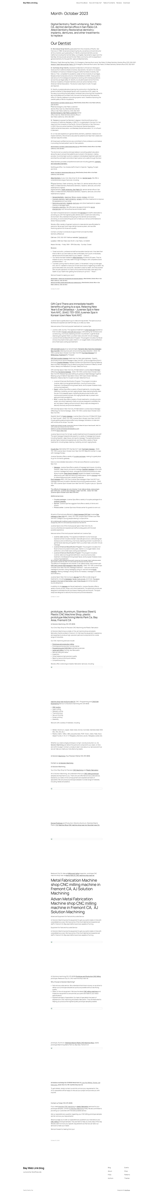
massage (94, 475)
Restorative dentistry (59, 203)
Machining (61, 756)
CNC (56, 825)
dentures (76, 203)
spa (73, 503)
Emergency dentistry (59, 207)
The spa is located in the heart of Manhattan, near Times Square (75, 580)
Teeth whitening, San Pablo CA (71, 190)
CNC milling (86, 903)
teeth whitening (71, 199)
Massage (57, 467)
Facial (56, 389)
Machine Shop (63, 825)
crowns (78, 197)
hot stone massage (64, 372)
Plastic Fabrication (92, 770)
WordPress (127, 1190)
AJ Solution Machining (66, 763)
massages (68, 579)
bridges (84, 197)
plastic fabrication (82, 1106)
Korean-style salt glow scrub (71, 332)
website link (83, 237)
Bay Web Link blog (30, 3)
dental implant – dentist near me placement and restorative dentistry (67, 278)
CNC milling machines (91, 991)
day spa (76, 577)
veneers (79, 199)
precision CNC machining (66, 1106)
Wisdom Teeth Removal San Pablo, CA (63, 64)
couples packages (80, 456)
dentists (83, 213)
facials (74, 579)
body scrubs (81, 579)
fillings (74, 197)
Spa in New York (61, 431)
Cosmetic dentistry (58, 199)
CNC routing (56, 707)
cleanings (68, 197)
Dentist (64, 43)
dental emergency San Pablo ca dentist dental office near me (65, 146)
